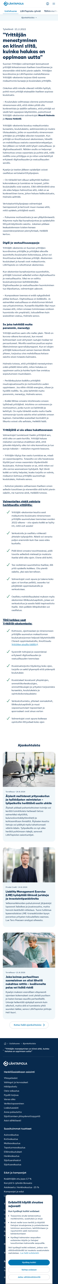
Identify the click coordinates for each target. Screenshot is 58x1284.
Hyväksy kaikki (29, 1262)
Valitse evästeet (29, 1269)
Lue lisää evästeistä (29, 1253)
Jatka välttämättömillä (29, 1277)
